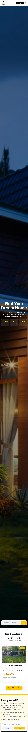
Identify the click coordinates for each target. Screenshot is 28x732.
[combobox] (11, 623)
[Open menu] (25, 3)
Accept (19, 728)
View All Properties (14, 688)
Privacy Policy (15, 725)
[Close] (24, 722)
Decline (7, 728)
